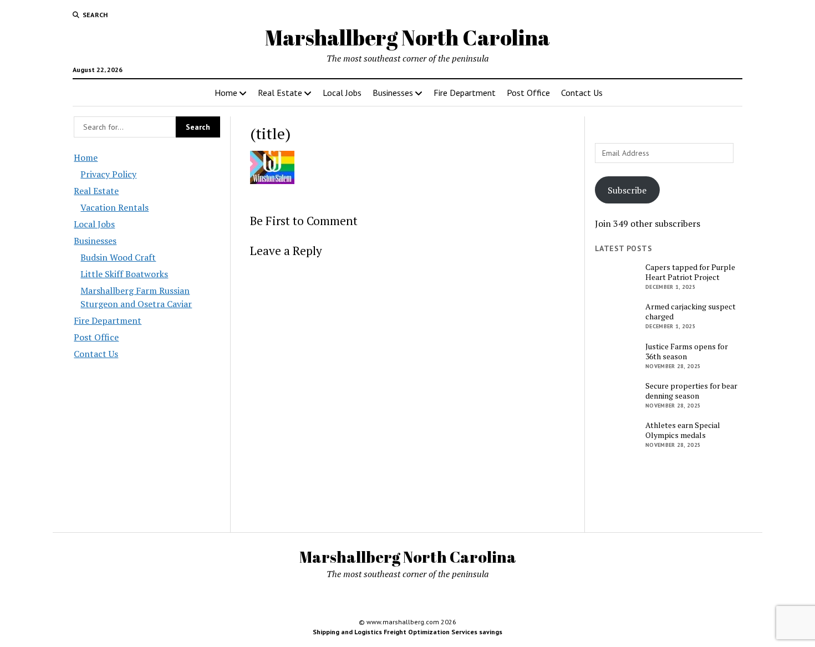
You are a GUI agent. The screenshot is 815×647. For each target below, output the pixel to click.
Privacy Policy (108, 174)
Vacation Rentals (114, 207)
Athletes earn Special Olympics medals (682, 430)
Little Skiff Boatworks (124, 274)
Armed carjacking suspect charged (690, 312)
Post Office (528, 92)
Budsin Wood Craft (118, 257)
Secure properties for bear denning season (691, 391)
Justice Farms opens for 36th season (686, 351)
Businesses (393, 92)
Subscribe (627, 190)
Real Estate (280, 92)
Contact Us (582, 92)
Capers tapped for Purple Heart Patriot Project (690, 272)
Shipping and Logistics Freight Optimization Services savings (407, 632)
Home (226, 92)
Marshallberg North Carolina (407, 37)
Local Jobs (342, 92)
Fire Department (465, 92)
